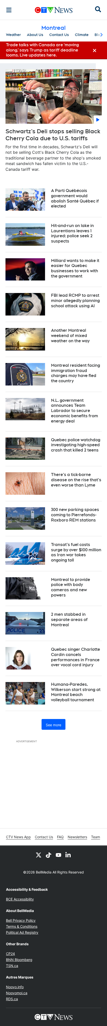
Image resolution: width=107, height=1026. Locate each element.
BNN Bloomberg (19, 960)
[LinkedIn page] (68, 855)
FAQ (60, 837)
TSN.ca (12, 966)
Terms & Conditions (21, 926)
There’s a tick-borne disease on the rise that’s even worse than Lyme (76, 480)
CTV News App (18, 837)
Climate (82, 35)
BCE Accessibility (20, 899)
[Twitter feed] (39, 855)
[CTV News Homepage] (53, 10)
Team (95, 837)
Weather (13, 35)
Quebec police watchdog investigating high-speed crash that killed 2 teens (75, 445)
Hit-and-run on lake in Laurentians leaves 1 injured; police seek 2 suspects (72, 233)
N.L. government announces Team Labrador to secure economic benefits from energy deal (74, 411)
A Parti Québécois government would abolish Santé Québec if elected (75, 198)
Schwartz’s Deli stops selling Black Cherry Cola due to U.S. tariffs (52, 135)
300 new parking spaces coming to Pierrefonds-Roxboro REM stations (75, 514)
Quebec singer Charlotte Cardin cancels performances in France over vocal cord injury (75, 657)
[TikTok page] (49, 855)
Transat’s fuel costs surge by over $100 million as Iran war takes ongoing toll (76, 552)
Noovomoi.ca (16, 993)
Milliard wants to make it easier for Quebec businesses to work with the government (75, 268)
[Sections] (9, 10)
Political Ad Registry (22, 932)
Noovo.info (15, 987)
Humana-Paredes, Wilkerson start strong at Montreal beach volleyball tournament (76, 692)
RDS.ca (12, 999)
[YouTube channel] (58, 855)
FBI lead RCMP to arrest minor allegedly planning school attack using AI (75, 300)
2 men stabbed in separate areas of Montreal (69, 619)
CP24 (10, 954)
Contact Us (59, 35)
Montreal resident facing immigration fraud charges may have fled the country (75, 373)
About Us (35, 35)
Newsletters (77, 837)
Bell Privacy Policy (21, 920)
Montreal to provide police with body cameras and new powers (70, 587)
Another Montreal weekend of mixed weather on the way (70, 335)
